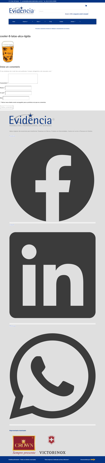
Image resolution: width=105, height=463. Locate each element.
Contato (61, 21)
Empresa (25, 21)
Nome (2, 88)
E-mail (2, 93)
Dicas (38, 21)
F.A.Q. (50, 21)
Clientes (72, 21)
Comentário (4, 83)
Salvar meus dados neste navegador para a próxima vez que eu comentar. (23, 102)
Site (1, 98)
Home (14, 21)
